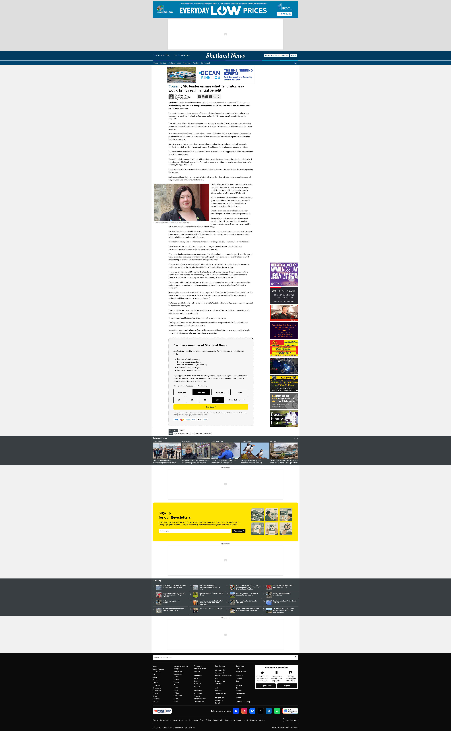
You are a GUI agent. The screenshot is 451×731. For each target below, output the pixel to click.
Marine (176, 685)
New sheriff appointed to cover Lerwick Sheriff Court (174, 609)
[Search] (295, 63)
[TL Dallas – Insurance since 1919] (284, 401)
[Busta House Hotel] (284, 418)
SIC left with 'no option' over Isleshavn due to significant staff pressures (283, 610)
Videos (239, 697)
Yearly (239, 392)
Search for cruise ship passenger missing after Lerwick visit (175, 586)
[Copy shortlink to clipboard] (210, 96)
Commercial (220, 670)
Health (176, 677)
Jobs (217, 688)
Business (156, 680)
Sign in (293, 55)
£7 (205, 400)
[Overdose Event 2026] (284, 263)
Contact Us (157, 720)
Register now (265, 686)
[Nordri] (284, 366)
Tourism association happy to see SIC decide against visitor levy (195, 461)
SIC (193, 434)
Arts (154, 674)
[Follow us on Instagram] (244, 711)
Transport (197, 666)
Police (176, 690)
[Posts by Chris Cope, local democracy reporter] (171, 96)
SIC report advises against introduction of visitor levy (251, 461)
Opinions (198, 675)
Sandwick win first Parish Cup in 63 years (284, 602)
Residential (219, 700)
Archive (239, 685)
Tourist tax (199, 434)
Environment (178, 674)
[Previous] (295, 438)
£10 (217, 400)
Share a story (178, 720)
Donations (240, 720)
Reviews (197, 681)
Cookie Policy (218, 720)
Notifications (252, 720)
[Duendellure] (284, 330)
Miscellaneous (241, 671)
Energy (176, 669)
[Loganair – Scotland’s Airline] (284, 313)
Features (198, 690)
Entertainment (179, 671)
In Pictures (198, 693)
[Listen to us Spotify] (277, 711)
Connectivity (157, 688)
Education (156, 699)
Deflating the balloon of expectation (282, 594)
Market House (220, 681)
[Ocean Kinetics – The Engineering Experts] (210, 75)
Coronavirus (157, 691)
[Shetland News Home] (225, 59)
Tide (237, 681)
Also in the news (158, 669)
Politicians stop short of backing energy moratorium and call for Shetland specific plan (248, 587)
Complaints (230, 720)
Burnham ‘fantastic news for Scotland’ (246, 602)
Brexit (155, 677)
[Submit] (295, 657)
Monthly (201, 392)
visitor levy (207, 434)
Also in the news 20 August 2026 (211, 609)
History (176, 679)
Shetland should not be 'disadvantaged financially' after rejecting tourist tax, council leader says (167, 463)
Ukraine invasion (200, 669)
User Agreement (191, 720)
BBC (216, 678)
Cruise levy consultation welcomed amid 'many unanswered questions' (284, 461)
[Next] (297, 438)
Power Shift (178, 696)
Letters (197, 678)
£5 (192, 400)
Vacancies (218, 691)
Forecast (239, 678)
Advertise (167, 720)
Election (155, 701)
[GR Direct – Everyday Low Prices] (225, 9)
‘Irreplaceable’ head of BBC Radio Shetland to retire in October (248, 609)
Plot (237, 669)
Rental (217, 703)
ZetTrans (218, 684)
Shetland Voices (200, 699)
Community (157, 685)
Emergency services (181, 666)
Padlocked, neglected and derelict (172, 602)
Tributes (197, 696)
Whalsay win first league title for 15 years (211, 594)
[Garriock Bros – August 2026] (284, 348)
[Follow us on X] (261, 711)
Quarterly (220, 392)
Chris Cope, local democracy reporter (183, 96)
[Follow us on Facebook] (236, 711)
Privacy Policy (205, 720)
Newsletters (240, 693)
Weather (197, 671)
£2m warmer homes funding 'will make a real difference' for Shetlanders (211, 602)
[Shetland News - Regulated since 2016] (162, 711)
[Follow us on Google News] (290, 711)
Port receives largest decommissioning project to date (209, 587)
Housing (176, 682)
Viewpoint (197, 684)
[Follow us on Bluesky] (252, 711)
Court (155, 696)
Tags (237, 688)
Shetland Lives (199, 701)
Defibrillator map (243, 701)
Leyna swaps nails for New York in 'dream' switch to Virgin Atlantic (174, 595)
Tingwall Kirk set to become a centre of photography (247, 594)
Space (176, 698)
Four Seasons (220, 666)
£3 (179, 400)
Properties (219, 697)
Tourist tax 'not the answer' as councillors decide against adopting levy (223, 462)
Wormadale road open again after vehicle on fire (283, 586)
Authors (239, 691)
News (155, 666)
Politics (176, 693)
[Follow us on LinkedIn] (269, 711)
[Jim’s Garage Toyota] (284, 295)
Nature (176, 688)
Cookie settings (290, 720)
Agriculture (156, 672)
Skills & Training (220, 693)
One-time (182, 392)
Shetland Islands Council (182, 434)
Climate (155, 682)
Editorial (197, 686)
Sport (176, 701)
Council (174, 86)
